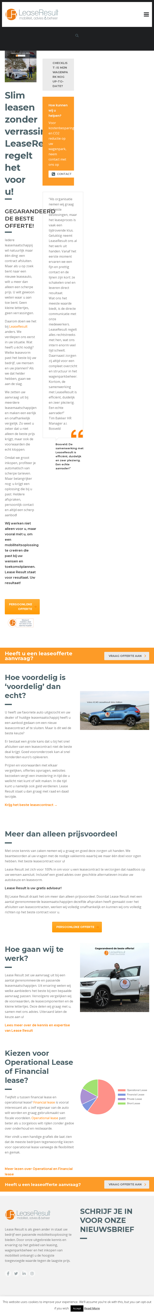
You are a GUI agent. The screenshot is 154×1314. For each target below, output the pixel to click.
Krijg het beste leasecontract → (31, 805)
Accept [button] (77, 1308)
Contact (64, 174)
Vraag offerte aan (125, 656)
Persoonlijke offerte (20, 607)
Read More (92, 1308)
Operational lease (44, 1118)
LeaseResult (18, 326)
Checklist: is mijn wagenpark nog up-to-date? (60, 74)
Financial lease (44, 1102)
